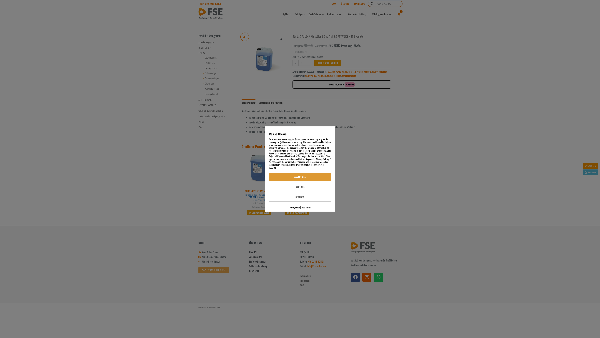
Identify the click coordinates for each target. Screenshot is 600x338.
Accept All (300, 176)
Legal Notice (306, 207)
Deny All (300, 186)
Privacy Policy (295, 207)
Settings (300, 197)
